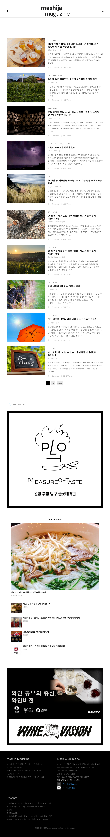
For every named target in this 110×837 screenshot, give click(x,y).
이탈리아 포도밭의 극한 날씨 (61, 147)
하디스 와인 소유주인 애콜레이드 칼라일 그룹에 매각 (44, 646)
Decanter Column (55, 143)
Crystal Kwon (53, 222)
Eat (49, 177)
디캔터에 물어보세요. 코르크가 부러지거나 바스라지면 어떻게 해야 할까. (51, 618)
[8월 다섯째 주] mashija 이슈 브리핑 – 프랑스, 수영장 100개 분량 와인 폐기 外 (73, 113)
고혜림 (50, 290)
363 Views (66, 68)
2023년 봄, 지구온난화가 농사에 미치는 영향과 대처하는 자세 (75, 181)
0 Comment (53, 68)
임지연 (50, 82)
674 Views (66, 239)
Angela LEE (52, 186)
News (55, 40)
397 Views (66, 136)
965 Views (66, 340)
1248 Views (66, 376)
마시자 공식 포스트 (70, 784)
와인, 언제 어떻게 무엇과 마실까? (36, 604)
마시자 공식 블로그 (70, 788)
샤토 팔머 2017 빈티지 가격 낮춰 (36, 632)
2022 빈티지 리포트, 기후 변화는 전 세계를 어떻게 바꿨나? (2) (72, 217)
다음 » (59, 383)
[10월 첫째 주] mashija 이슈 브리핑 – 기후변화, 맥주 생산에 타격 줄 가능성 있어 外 (73, 45)
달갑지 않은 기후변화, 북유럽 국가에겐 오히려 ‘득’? (72, 79)
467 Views (66, 100)
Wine (60, 75)
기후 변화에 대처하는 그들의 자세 (64, 286)
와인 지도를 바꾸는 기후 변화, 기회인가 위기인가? (72, 319)
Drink (50, 40)
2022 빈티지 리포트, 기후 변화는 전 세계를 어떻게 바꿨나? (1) (72, 252)
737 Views (66, 307)
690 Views (66, 204)
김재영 (13, 596)
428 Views (66, 168)
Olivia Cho (52, 50)
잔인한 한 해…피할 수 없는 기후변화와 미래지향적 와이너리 (72, 353)
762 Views (66, 275)
